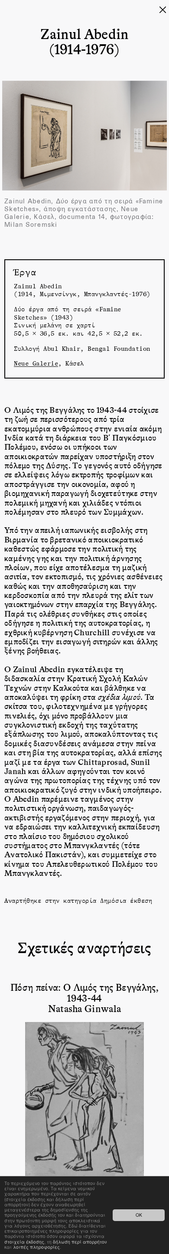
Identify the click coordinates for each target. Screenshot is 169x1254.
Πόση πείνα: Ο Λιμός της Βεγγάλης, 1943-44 (84, 992)
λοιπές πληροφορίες (36, 1247)
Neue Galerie (36, 363)
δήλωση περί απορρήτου (80, 1241)
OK (139, 1215)
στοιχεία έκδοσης (24, 1241)
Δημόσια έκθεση (126, 900)
